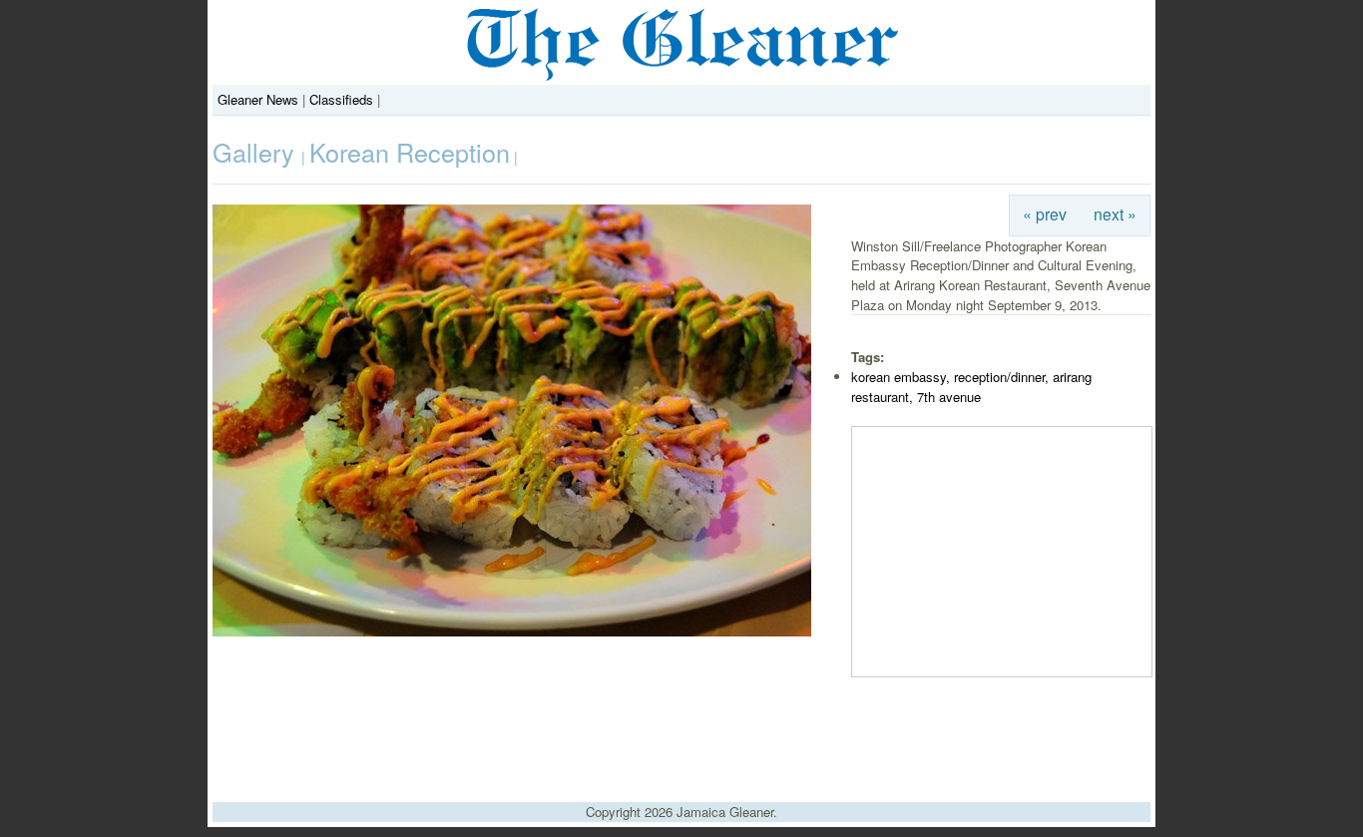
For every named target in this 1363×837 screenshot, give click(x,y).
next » (1115, 213)
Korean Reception (409, 152)
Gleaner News (258, 99)
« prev (1045, 213)
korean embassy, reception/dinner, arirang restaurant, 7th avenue (971, 386)
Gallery (257, 152)
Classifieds (341, 99)
